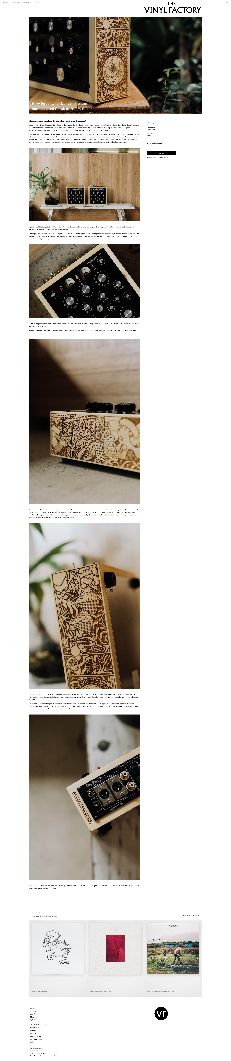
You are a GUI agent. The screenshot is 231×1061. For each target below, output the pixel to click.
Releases (6, 3)
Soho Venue (34, 1028)
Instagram (34, 1008)
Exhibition (34, 1042)
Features (33, 1033)
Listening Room (36, 1039)
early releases (134, 125)
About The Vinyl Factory (39, 1025)
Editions (33, 1031)
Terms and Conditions (45, 1055)
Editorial (15, 3)
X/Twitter (34, 1020)
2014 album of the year (96, 128)
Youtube (33, 1011)
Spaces (37, 3)
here (84, 886)
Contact (56, 1055)
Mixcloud (33, 1017)
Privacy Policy (33, 1055)
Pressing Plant (27, 3)
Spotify (32, 1014)
